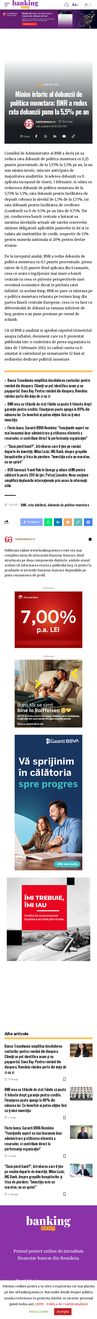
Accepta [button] (63, 1312)
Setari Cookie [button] (38, 1312)
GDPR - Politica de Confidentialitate (61, 1304)
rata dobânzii (37, 504)
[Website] (90, 539)
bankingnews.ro (45, 121)
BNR (23, 504)
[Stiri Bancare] (25, 4)
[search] (66, 4)
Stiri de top (50, 85)
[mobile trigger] (8, 4)
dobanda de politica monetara (68, 504)
